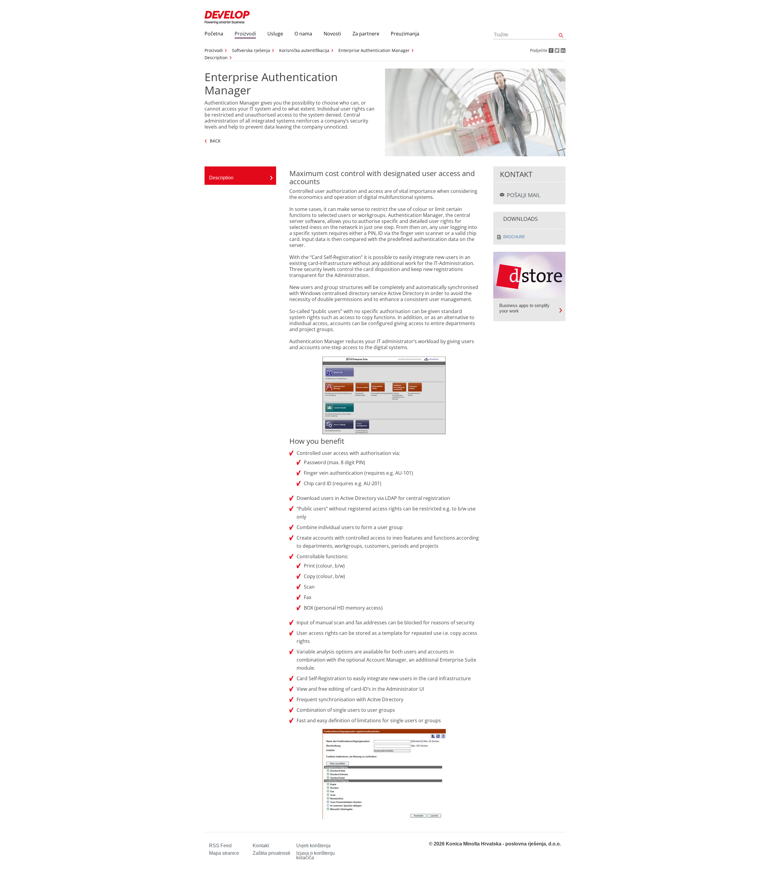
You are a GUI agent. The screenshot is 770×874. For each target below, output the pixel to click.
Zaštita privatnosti (271, 853)
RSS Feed (220, 845)
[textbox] (530, 35)
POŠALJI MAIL (523, 195)
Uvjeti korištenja (313, 845)
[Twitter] (556, 50)
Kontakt (261, 845)
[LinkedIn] (562, 50)
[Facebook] (550, 50)
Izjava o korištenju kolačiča (315, 855)
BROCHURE (514, 237)
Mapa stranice (224, 853)
